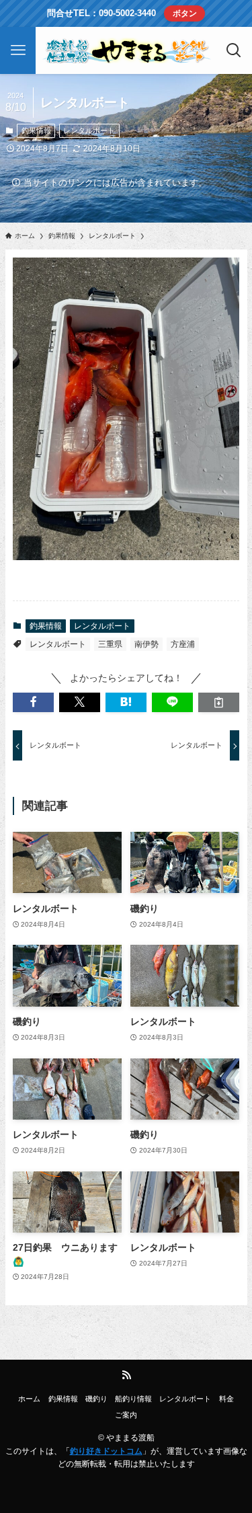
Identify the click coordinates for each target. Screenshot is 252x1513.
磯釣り (96, 1399)
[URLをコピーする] (218, 702)
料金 (226, 1399)
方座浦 (183, 644)
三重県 (110, 644)
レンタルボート (89, 130)
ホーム (29, 1399)
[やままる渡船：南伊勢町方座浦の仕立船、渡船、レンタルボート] (126, 50)
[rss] (126, 1375)
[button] (33, 702)
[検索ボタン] (234, 50)
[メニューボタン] (18, 50)
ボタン (185, 13)
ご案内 (126, 1415)
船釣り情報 (133, 1399)
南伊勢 (146, 644)
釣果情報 (36, 130)
